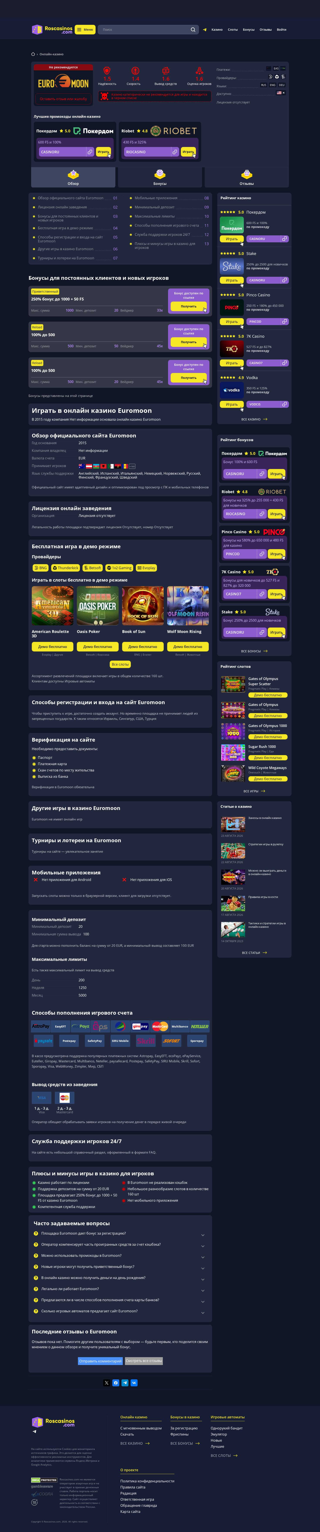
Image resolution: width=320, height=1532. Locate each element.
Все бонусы (251, 651)
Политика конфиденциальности (147, 1481)
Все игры (251, 791)
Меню (88, 29)
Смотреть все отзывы (144, 1360)
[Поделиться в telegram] (124, 1382)
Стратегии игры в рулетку (265, 844)
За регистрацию (184, 1428)
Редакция (128, 1493)
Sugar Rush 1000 (262, 746)
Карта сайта (130, 1511)
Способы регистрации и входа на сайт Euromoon (70, 239)
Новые (216, 1440)
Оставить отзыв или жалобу (63, 98)
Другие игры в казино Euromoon (65, 249)
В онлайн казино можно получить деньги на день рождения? (93, 1278)
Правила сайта (132, 1487)
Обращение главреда (138, 1505)
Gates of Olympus (263, 704)
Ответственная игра (137, 1499)
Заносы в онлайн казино (265, 818)
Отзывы (266, 29)
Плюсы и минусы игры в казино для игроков (165, 246)
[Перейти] (204, 30)
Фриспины (179, 1434)
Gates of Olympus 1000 (267, 725)
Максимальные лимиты (155, 216)
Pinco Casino (258, 295)
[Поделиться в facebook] (115, 1382)
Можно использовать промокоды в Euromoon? (81, 1256)
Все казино (251, 419)
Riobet (127, 130)
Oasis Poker (88, 631)
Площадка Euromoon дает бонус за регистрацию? (83, 1233)
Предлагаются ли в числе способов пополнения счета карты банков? (100, 1300)
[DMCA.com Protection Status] (44, 1480)
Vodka (252, 377)
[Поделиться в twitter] (106, 1382)
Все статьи (251, 953)
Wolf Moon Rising (184, 631)
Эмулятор (219, 1434)
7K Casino (255, 336)
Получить (189, 306)
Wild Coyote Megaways (267, 767)
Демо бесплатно (52, 646)
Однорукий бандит (227, 1428)
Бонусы (248, 29)
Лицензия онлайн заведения (62, 207)
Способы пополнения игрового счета (167, 225)
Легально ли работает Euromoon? (70, 1289)
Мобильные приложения (156, 198)
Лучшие (217, 1446)
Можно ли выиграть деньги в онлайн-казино (267, 872)
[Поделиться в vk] (134, 1382)
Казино (217, 29)
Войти (281, 29)
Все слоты (120, 664)
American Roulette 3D (50, 633)
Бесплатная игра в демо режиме (65, 228)
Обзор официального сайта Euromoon (70, 198)
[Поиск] (193, 29)
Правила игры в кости (263, 897)
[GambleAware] (44, 1486)
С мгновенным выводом (141, 1428)
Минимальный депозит (154, 207)
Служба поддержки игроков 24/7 (162, 234)
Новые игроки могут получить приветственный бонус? (87, 1267)
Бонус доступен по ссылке (188, 295)
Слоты (233, 29)
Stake (251, 253)
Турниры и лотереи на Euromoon (66, 258)
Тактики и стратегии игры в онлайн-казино (267, 924)
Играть (103, 152)
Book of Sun (133, 631)
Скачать (127, 1434)
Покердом (46, 130)
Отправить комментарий (100, 1361)
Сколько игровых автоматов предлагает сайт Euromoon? (89, 1311)
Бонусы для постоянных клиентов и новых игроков (68, 218)
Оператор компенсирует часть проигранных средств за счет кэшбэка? (101, 1244)
